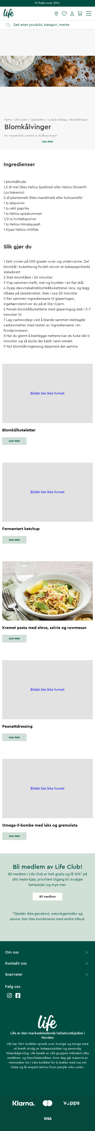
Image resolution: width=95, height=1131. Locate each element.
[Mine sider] (72, 13)
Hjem (7, 119)
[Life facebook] (17, 997)
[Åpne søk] (49, 25)
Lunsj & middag (57, 119)
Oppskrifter (37, 119)
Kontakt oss (16, 963)
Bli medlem (47, 896)
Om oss (12, 952)
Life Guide (20, 119)
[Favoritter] (64, 13)
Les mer (14, 440)
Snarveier (14, 974)
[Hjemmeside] (9, 13)
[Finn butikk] (56, 13)
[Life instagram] (9, 997)
